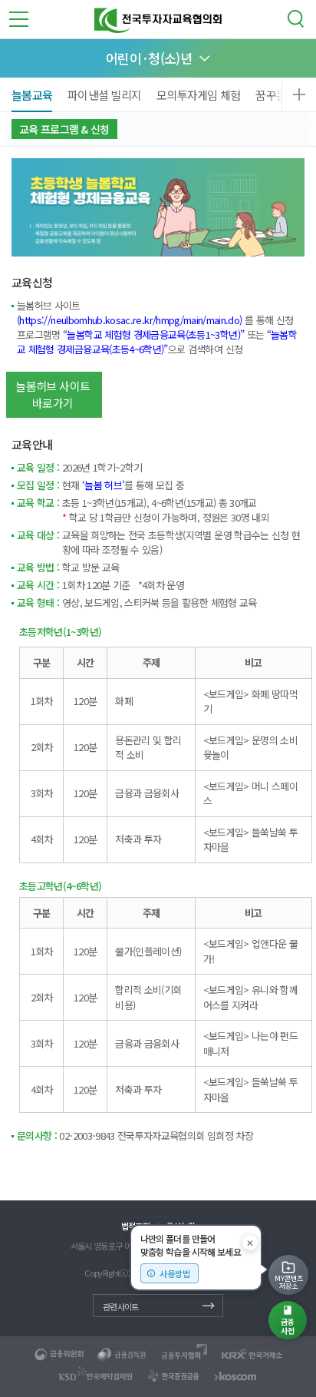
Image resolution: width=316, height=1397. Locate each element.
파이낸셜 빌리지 (104, 95)
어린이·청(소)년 (149, 58)
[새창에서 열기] (59, 1355)
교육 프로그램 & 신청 (64, 129)
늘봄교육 (32, 95)
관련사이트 (121, 1306)
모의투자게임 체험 (198, 95)
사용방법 (175, 1273)
